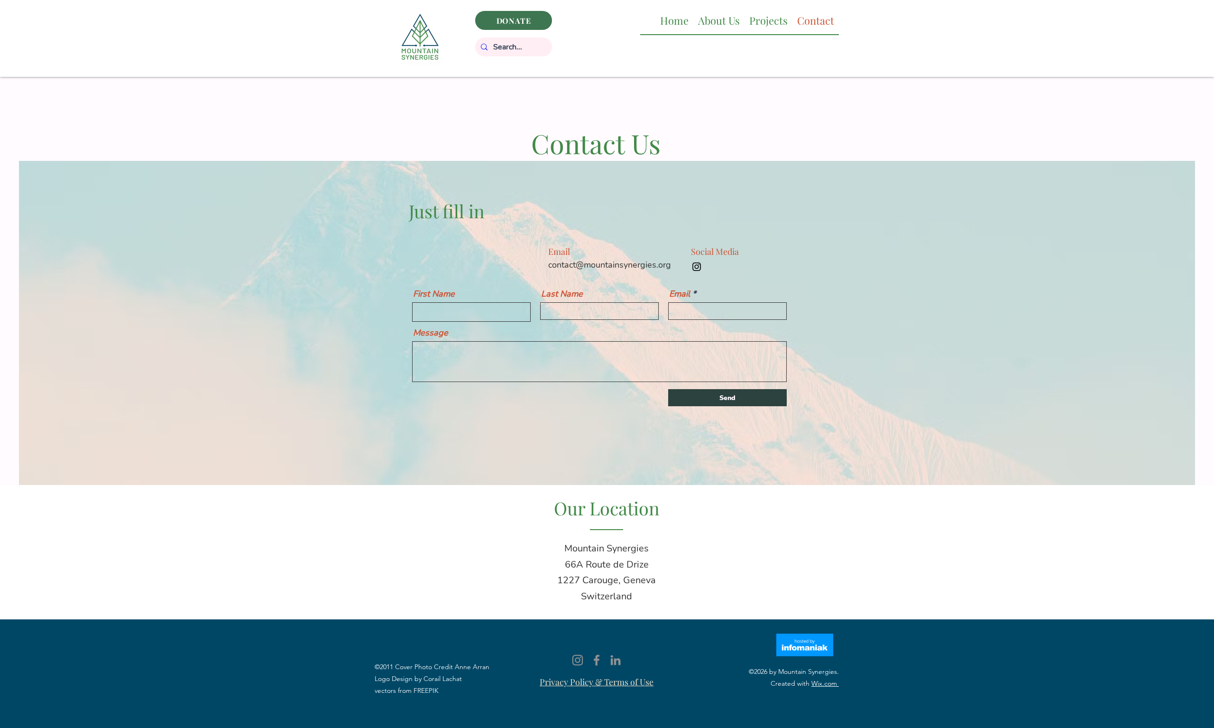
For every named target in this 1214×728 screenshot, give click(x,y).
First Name (434, 293)
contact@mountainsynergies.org (609, 265)
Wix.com (825, 683)
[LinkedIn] (615, 660)
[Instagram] (696, 266)
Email (679, 293)
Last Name (562, 293)
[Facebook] (596, 660)
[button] (719, 20)
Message (430, 332)
